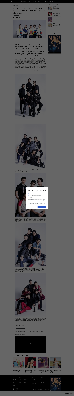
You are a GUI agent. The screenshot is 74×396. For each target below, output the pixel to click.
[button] (37, 197)
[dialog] (37, 198)
